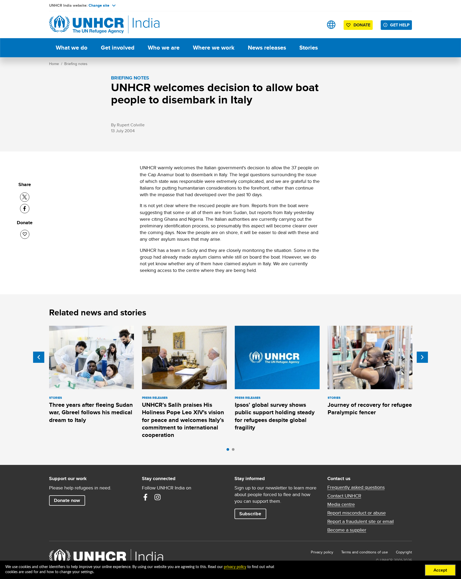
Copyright (404, 552)
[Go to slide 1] (229, 450)
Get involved (117, 47)
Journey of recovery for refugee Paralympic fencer (370, 408)
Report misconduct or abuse (356, 513)
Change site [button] (99, 5)
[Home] (86, 24)
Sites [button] (331, 24)
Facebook (145, 497)
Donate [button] (361, 25)
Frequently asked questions (356, 487)
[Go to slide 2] (234, 450)
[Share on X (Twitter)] (24, 197)
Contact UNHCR (344, 496)
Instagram (157, 497)
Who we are (164, 47)
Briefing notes (76, 63)
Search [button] (314, 24)
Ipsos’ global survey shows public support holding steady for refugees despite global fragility (275, 416)
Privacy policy (322, 552)
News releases (267, 47)
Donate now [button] (67, 500)
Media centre (341, 504)
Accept (440, 570)
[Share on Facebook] (24, 208)
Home (54, 63)
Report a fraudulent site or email (360, 521)
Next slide (422, 357)
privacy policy (235, 567)
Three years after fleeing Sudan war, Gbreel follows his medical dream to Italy (91, 412)
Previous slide (38, 357)
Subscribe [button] (250, 513)
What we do (72, 47)
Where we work (214, 47)
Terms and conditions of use (364, 552)
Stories (308, 47)
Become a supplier (346, 530)
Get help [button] (400, 25)
